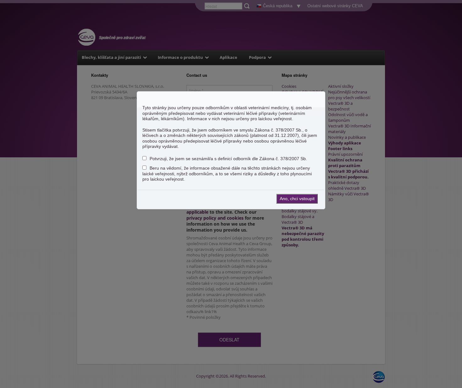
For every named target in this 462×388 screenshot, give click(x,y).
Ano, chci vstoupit (297, 198)
